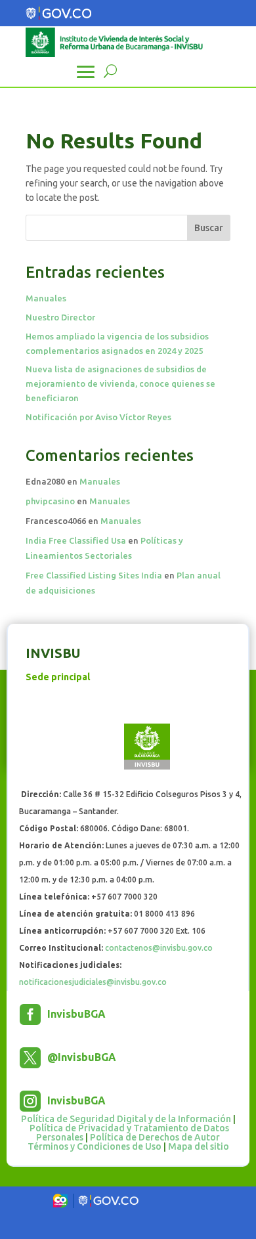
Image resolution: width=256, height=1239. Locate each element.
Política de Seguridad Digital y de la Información (126, 1119)
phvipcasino (50, 501)
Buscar (208, 228)
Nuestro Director (60, 317)
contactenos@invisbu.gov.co (159, 948)
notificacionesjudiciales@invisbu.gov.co (93, 982)
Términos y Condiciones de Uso (94, 1146)
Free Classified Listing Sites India (94, 575)
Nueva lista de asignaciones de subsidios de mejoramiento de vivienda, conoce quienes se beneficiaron (120, 383)
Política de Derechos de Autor (155, 1137)
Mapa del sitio (198, 1146)
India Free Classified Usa (76, 540)
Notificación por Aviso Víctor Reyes (98, 417)
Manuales (46, 298)
